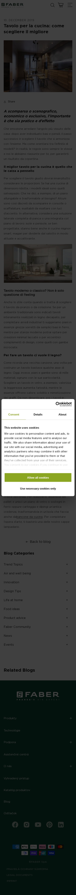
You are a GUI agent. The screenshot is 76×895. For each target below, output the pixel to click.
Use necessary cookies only (38, 488)
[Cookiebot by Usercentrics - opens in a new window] (55, 404)
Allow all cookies (38, 477)
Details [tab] (38, 414)
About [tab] (62, 414)
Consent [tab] (13, 414)
